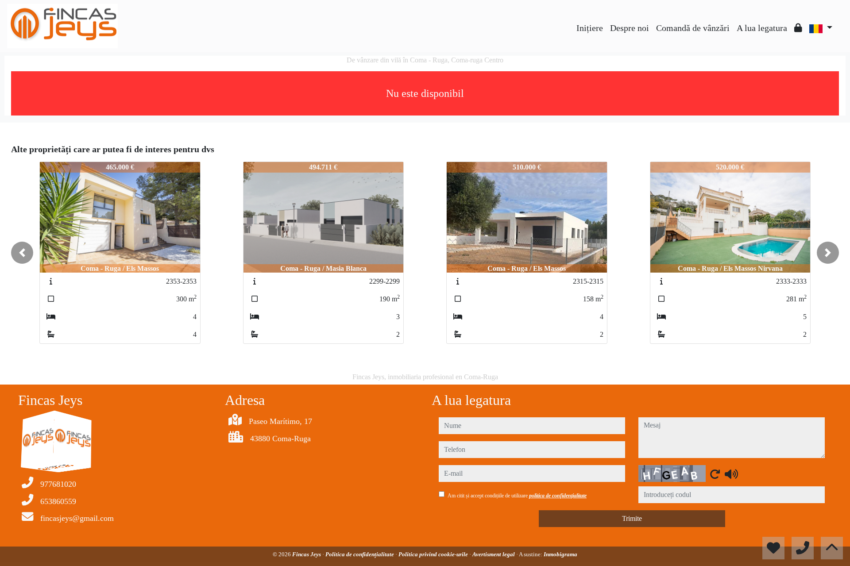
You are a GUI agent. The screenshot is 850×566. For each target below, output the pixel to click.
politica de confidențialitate (558, 496)
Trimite (632, 518)
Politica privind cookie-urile (433, 554)
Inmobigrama (560, 554)
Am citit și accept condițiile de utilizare (517, 496)
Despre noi (629, 28)
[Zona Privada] (798, 28)
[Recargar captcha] (715, 474)
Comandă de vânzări (693, 28)
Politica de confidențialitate (360, 554)
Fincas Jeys (307, 554)
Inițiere (589, 28)
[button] (22, 253)
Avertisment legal (494, 554)
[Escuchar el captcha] (731, 474)
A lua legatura (762, 28)
